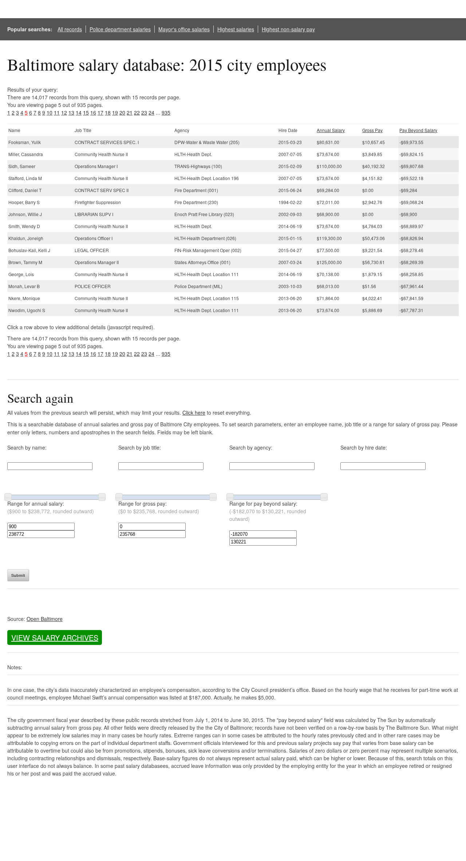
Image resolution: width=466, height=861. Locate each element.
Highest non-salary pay (288, 29)
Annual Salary (331, 130)
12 (64, 112)
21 (130, 112)
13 (71, 112)
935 (166, 112)
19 (115, 112)
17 (100, 112)
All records (70, 29)
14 (79, 112)
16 (93, 112)
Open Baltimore (45, 618)
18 (108, 112)
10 (49, 112)
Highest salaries (235, 29)
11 (57, 112)
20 (122, 112)
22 (137, 112)
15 (86, 112)
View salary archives (54, 637)
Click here (193, 412)
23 (144, 112)
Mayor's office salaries (184, 29)
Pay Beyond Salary (418, 130)
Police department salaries (120, 29)
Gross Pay (372, 130)
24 (151, 112)
